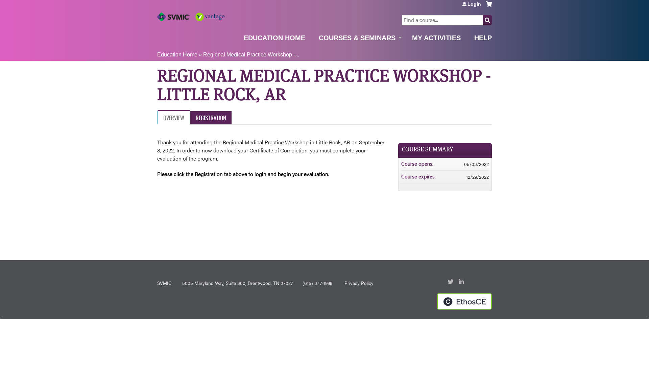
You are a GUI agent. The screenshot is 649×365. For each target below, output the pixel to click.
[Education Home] (191, 16)
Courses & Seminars (357, 38)
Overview (173, 118)
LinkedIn (462, 282)
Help (483, 38)
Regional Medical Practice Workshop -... (251, 54)
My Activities (436, 38)
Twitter (451, 282)
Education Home (274, 38)
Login (474, 4)
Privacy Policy (359, 282)
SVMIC (164, 282)
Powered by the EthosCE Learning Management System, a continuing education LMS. (464, 301)
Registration (211, 118)
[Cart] (489, 6)
